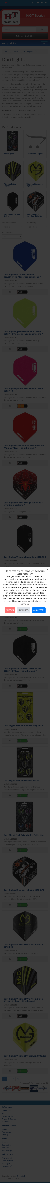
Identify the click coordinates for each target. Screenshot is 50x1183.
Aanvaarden (38, 610)
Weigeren (10, 610)
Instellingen (23, 610)
